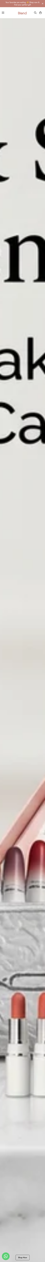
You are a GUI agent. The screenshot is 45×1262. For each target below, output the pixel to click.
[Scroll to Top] (40, 1249)
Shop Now (22, 1257)
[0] (40, 12)
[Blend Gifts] (22, 12)
